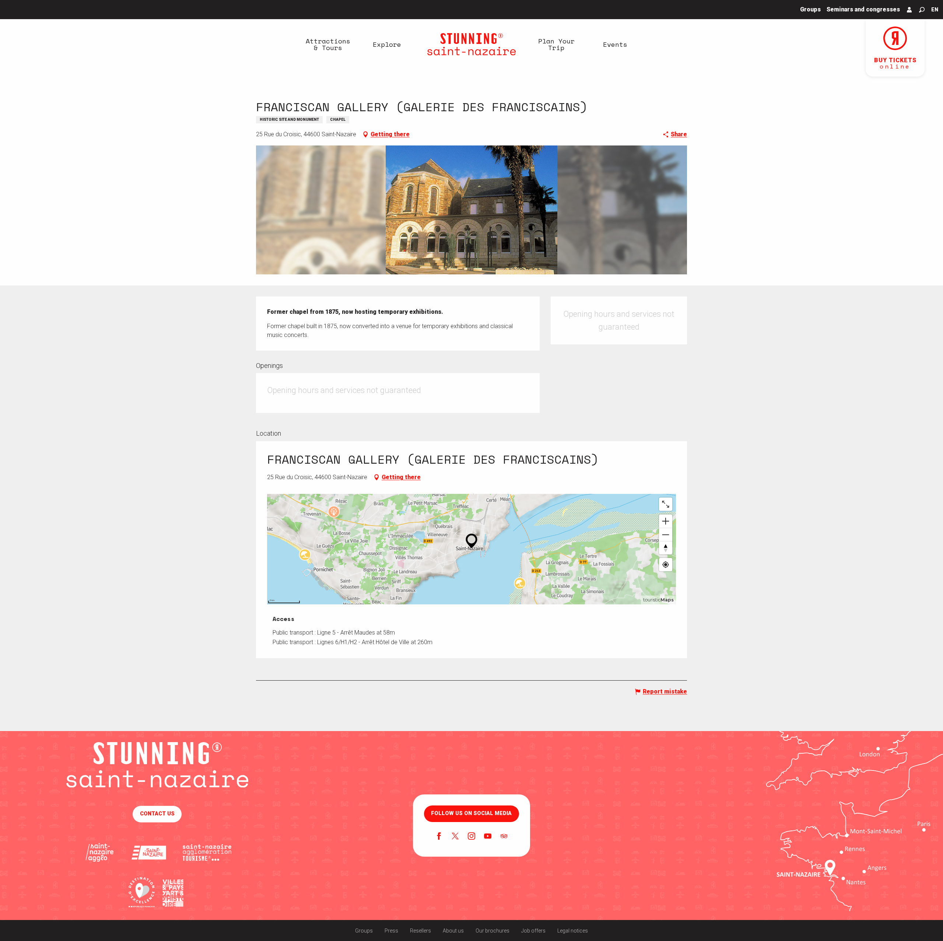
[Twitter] (455, 837)
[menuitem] (327, 44)
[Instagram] (471, 837)
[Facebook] (439, 837)
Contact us (157, 814)
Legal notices (572, 931)
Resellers (420, 931)
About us (453, 931)
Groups (364, 931)
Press (391, 931)
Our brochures (492, 931)
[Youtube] (488, 837)
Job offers (533, 931)
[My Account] (909, 9)
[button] (922, 9)
